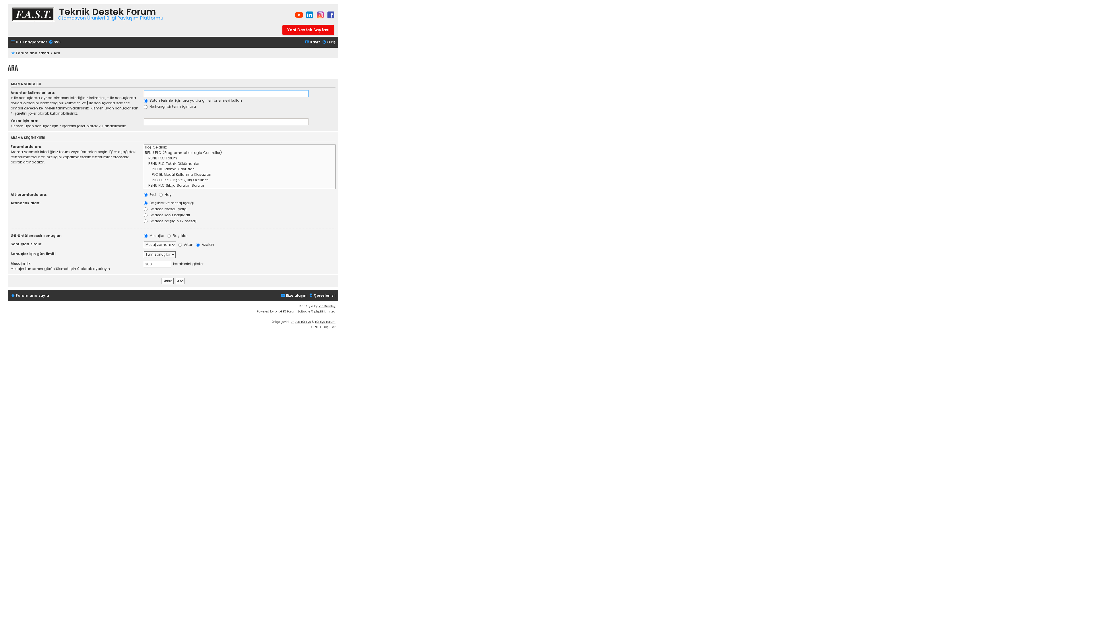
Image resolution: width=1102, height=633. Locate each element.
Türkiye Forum (325, 322)
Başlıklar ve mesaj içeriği (171, 202)
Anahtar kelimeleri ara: (33, 92)
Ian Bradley (327, 306)
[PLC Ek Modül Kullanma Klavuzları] (239, 174)
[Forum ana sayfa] (33, 15)
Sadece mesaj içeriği (167, 209)
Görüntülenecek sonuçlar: (36, 235)
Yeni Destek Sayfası (308, 30)
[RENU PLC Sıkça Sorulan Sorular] (239, 185)
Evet (152, 194)
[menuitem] (54, 42)
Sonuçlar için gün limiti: (34, 253)
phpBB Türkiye (300, 322)
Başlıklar (180, 235)
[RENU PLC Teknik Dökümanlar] (239, 164)
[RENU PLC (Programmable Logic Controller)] (239, 153)
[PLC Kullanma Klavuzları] (239, 169)
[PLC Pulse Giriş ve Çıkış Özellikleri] (239, 180)
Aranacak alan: (25, 202)
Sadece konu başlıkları (169, 215)
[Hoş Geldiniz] (239, 147)
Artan (188, 244)
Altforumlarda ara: (29, 194)
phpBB (279, 311)
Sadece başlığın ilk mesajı (172, 221)
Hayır (169, 194)
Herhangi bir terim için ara (172, 106)
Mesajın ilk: (21, 263)
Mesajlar (156, 235)
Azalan (207, 244)
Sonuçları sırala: (26, 244)
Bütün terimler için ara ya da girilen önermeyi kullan (195, 100)
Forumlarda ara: (26, 146)
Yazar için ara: (24, 120)
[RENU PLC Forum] (239, 158)
